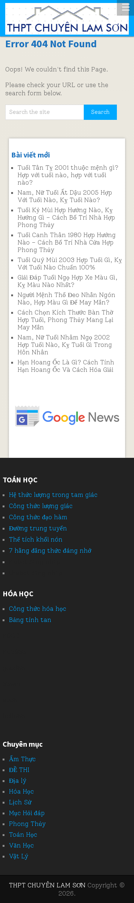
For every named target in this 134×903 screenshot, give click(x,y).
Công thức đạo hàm (38, 517)
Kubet (18, 561)
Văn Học (21, 845)
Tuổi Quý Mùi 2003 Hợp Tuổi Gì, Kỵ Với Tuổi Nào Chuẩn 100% (69, 263)
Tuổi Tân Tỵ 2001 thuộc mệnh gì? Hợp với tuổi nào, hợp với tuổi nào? (67, 175)
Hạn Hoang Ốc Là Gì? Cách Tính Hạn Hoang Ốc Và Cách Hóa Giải (65, 365)
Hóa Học (21, 791)
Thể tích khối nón (36, 539)
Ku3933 (14, 651)
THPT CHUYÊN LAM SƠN (47, 885)
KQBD (11, 635)
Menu (125, 8)
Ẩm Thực (22, 759)
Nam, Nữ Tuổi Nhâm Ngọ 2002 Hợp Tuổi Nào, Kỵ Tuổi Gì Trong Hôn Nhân (64, 345)
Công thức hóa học (37, 608)
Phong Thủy (27, 823)
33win (11, 683)
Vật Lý (18, 856)
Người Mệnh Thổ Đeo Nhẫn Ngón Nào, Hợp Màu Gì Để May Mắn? (66, 298)
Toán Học (23, 834)
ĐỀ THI (19, 769)
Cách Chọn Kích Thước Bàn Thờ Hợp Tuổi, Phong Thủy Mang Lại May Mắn (65, 320)
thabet (19, 573)
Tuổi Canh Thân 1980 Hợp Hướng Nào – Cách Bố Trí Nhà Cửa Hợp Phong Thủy (66, 242)
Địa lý (17, 780)
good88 (14, 667)
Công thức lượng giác (41, 506)
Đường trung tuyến (38, 528)
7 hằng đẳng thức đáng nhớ (50, 550)
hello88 (14, 715)
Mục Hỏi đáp (27, 813)
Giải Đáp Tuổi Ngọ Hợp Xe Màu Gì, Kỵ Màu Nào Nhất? (67, 281)
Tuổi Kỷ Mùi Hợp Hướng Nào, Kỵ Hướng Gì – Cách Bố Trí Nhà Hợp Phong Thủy (66, 217)
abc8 (10, 699)
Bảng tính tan (30, 619)
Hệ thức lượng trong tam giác (53, 494)
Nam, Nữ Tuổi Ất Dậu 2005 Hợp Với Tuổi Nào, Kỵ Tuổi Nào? (64, 196)
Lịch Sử (20, 802)
